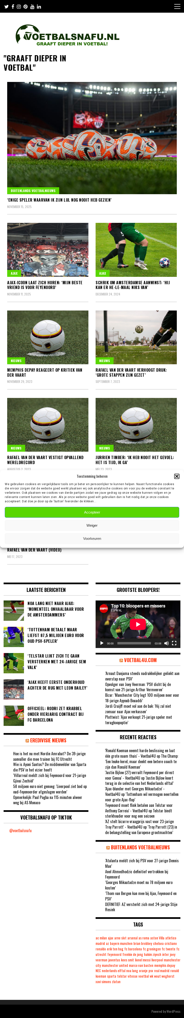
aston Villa (157, 937)
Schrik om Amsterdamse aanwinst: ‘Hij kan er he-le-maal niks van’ (133, 285)
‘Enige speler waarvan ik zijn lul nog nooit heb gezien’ (59, 200)
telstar (122, 976)
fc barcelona (133, 948)
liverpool (157, 959)
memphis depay (164, 965)
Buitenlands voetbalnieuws (140, 847)
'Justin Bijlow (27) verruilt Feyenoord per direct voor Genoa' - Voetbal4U (139, 775)
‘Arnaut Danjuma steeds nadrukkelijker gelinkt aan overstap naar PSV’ (142, 676)
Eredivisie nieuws (48, 740)
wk (151, 976)
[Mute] (166, 643)
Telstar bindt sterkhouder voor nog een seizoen (138, 813)
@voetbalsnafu (20, 830)
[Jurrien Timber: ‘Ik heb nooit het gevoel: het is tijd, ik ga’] (136, 425)
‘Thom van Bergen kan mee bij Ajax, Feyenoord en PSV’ (141, 896)
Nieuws (16, 360)
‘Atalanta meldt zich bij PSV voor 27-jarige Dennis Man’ (142, 863)
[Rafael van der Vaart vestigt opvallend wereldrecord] (47, 425)
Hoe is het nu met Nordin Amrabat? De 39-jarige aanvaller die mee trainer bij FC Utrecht (49, 756)
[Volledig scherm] (174, 643)
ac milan (101, 937)
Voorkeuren (92, 538)
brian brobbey (142, 943)
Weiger (92, 525)
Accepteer (92, 512)
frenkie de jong (132, 954)
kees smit (127, 959)
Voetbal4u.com (140, 660)
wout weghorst (164, 976)
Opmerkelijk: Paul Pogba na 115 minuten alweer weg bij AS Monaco (47, 800)
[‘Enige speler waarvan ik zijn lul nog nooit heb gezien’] (92, 138)
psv (151, 970)
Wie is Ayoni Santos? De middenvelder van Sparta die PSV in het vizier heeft (49, 767)
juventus (114, 959)
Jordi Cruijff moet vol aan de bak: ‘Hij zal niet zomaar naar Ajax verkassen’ (138, 708)
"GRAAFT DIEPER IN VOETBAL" (35, 62)
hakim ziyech (152, 954)
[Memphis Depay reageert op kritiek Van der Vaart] (47, 337)
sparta (111, 976)
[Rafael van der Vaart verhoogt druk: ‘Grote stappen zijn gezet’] (136, 337)
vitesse (133, 976)
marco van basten (141, 965)
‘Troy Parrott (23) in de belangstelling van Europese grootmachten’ (141, 829)
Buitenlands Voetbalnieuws (33, 190)
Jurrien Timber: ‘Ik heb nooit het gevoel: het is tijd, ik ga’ (135, 460)
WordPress (173, 1011)
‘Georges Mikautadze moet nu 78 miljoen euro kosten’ (138, 885)
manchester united (115, 965)
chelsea (158, 943)
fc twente (168, 948)
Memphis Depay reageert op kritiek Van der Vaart (44, 372)
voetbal (143, 976)
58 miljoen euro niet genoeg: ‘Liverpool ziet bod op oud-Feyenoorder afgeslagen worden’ (50, 789)
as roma (143, 937)
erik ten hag (115, 948)
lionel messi (142, 959)
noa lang (132, 970)
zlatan (116, 981)
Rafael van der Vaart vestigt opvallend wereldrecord (45, 460)
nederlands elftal (113, 970)
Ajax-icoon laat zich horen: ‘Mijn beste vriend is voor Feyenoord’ (45, 285)
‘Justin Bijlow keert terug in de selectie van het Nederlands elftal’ (139, 780)
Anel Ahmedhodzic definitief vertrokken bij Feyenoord (136, 874)
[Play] (101, 643)
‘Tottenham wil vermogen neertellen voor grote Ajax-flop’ (141, 797)
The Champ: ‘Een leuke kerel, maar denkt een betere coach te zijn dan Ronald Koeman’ (141, 761)
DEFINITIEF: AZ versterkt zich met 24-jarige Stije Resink (141, 907)
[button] (176, 476)
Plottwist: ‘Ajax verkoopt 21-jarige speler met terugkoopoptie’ (138, 719)
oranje (143, 970)
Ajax (14, 273)
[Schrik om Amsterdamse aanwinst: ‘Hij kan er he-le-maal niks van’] (136, 250)
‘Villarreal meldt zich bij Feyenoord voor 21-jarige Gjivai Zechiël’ (49, 778)
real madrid (161, 970)
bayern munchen (121, 943)
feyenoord (114, 954)
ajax (110, 937)
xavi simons (103, 981)
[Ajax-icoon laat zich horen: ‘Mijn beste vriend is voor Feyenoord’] (47, 250)
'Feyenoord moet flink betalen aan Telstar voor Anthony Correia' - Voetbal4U (139, 808)
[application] (138, 624)
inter (165, 954)
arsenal (132, 937)
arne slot (120, 937)
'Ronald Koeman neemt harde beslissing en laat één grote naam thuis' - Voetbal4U (140, 753)
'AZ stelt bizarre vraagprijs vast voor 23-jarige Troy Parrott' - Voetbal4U (139, 824)
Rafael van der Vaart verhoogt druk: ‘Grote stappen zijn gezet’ (131, 372)
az (107, 943)
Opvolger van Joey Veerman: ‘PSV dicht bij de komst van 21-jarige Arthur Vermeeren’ (138, 687)
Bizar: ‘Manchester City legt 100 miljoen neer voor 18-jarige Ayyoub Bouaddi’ (142, 697)
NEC (98, 970)
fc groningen (152, 948)
